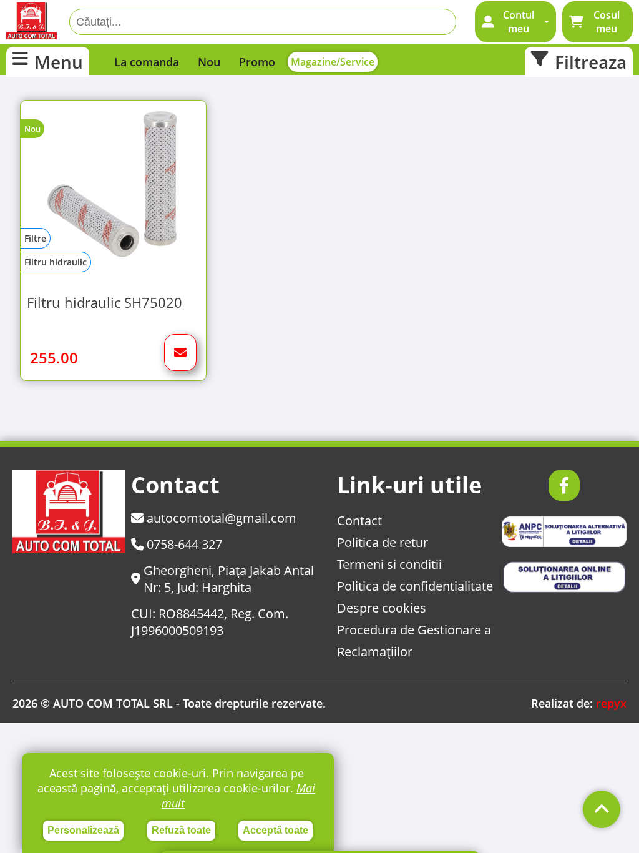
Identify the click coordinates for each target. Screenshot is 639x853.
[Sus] (601, 809)
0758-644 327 (183, 544)
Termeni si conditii (389, 564)
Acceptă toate (275, 830)
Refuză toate (181, 830)
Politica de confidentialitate (415, 586)
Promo (257, 61)
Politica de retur (382, 542)
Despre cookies (381, 607)
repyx (611, 703)
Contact (359, 520)
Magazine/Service (332, 62)
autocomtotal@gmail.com (220, 518)
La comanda (146, 61)
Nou (209, 61)
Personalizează (83, 830)
